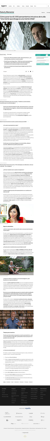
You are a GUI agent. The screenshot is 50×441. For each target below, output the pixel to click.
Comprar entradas (34, 390)
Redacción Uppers (3, 54)
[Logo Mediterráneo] (36, 423)
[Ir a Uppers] (4, 6)
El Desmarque (43, 394)
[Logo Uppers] (19, 420)
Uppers (41, 392)
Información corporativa (10, 428)
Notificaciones (24, 397)
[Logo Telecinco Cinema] (31, 420)
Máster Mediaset (24, 402)
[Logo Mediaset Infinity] (7, 413)
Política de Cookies (32, 428)
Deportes (43, 12)
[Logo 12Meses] (42, 420)
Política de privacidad (18, 428)
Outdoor (13, 402)
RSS (42, 428)
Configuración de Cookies (25, 428)
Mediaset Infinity (43, 390)
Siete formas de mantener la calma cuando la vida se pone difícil (13, 121)
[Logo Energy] (42, 417)
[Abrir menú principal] (48, 6)
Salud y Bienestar (7, 12)
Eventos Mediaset (34, 396)
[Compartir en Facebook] (33, 71)
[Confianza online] (25, 437)
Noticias (3, 390)
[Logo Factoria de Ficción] (19, 417)
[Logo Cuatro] (31, 413)
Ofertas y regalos (34, 392)
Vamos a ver (14, 398)
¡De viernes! (14, 400)
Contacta (23, 390)
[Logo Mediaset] (25, 408)
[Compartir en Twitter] (28, 71)
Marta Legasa (9, 54)
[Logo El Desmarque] (7, 416)
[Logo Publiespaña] (25, 423)
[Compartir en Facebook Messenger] (30, 71)
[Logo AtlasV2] (13, 423)
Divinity (41, 398)
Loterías (3, 392)
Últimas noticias (5, 394)
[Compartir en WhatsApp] (26, 71)
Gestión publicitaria (38, 428)
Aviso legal (5, 428)
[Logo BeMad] (7, 420)
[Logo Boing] (31, 417)
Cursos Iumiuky (33, 394)
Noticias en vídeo (5, 396)
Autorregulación (24, 395)
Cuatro (41, 396)
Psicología (48, 12)
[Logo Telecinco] (19, 413)
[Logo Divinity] (42, 413)
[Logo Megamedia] (25, 433)
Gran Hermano (14, 390)
